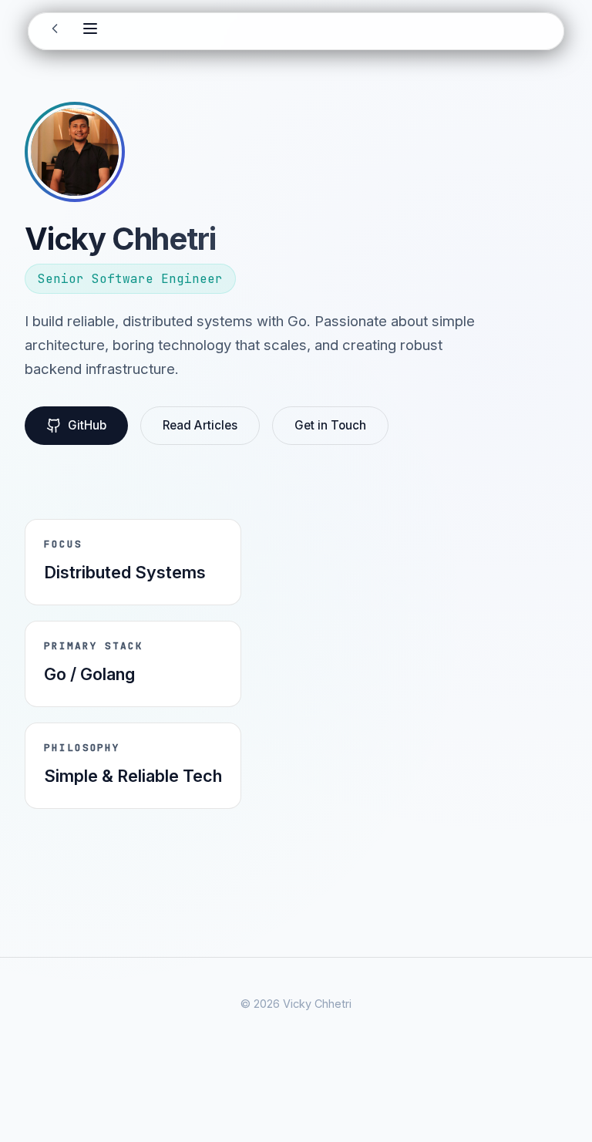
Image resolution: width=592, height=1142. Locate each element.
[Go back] (54, 31)
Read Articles (200, 425)
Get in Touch (330, 425)
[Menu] (90, 30)
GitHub (87, 425)
